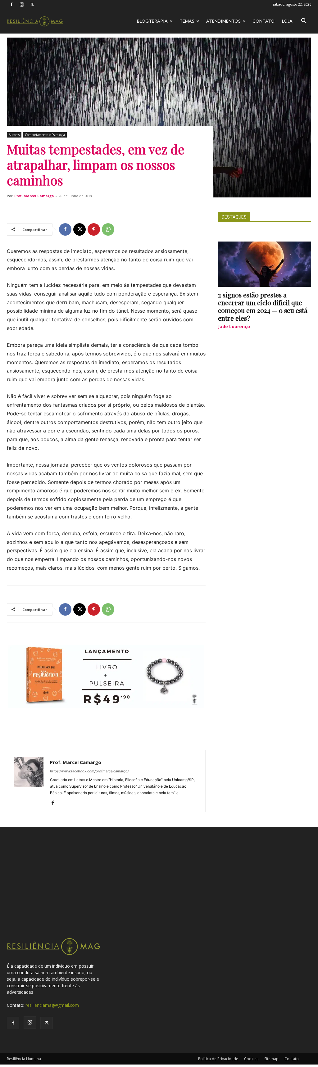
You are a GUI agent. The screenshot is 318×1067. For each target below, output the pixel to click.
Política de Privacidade (218, 1058)
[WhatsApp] (108, 229)
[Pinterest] (94, 229)
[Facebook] (11, 4)
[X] (32, 4)
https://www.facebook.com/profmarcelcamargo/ (89, 771)
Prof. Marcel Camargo (34, 195)
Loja (287, 21)
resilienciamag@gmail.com (52, 1005)
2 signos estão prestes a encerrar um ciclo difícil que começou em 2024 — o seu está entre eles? (262, 306)
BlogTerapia (152, 21)
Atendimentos (223, 21)
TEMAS (186, 21)
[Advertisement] (159, 890)
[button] (303, 22)
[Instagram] (21, 4)
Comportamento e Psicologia (45, 135)
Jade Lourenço (234, 326)
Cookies (251, 1058)
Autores (14, 135)
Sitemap (271, 1058)
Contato (263, 21)
